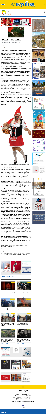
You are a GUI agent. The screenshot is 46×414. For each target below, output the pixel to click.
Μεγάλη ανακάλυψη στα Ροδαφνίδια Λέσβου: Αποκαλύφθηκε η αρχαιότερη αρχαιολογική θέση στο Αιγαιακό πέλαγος (23, 293)
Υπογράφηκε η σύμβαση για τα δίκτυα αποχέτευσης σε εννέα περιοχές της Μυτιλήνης (7, 324)
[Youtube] (4, 4)
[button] (44, 12)
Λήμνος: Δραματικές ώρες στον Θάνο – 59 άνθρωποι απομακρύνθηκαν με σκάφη (24, 309)
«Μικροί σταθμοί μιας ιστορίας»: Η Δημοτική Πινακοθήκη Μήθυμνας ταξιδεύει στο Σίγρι (7, 340)
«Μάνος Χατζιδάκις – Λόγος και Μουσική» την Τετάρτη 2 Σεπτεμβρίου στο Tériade (23, 340)
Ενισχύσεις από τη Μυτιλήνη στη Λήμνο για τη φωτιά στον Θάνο (8, 309)
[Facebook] (3, 4)
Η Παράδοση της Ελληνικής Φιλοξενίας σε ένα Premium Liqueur (8, 292)
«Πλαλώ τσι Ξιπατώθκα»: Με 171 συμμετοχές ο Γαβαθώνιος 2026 (22, 324)
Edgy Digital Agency (41, 410)
